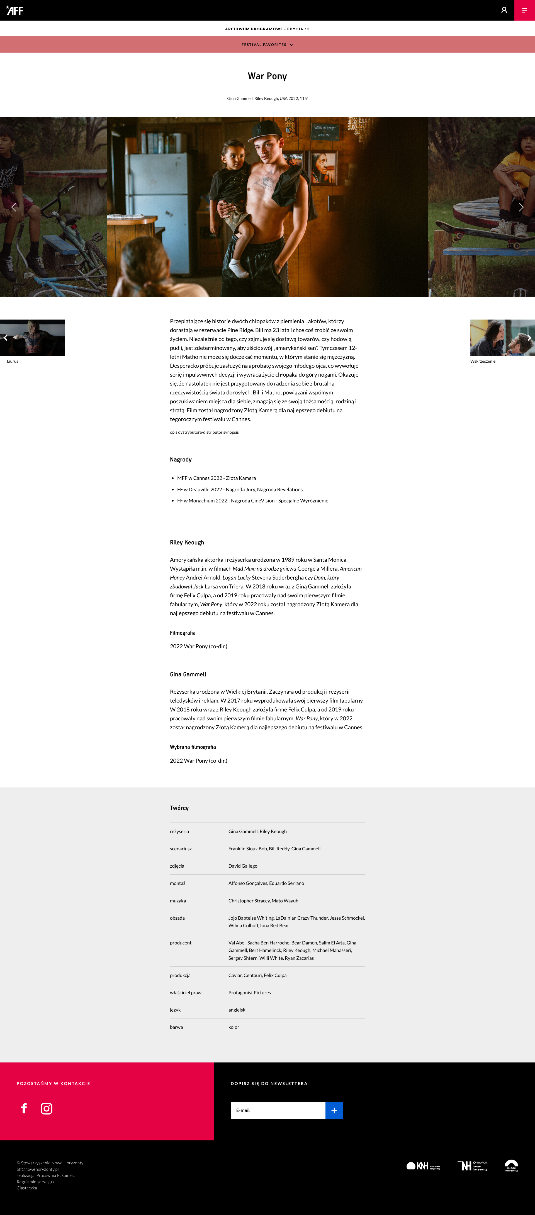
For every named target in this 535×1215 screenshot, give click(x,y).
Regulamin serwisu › (35, 1181)
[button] (521, 207)
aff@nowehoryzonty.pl (38, 1169)
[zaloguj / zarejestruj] (504, 10)
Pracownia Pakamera (56, 1175)
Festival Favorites (264, 45)
